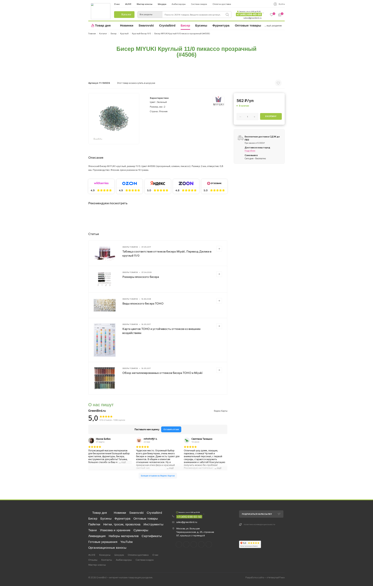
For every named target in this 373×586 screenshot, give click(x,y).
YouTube (126, 541)
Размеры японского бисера (140, 276)
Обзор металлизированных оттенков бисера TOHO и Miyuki (162, 372)
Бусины (105, 518)
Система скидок (145, 559)
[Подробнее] (219, 248)
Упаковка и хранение (115, 530)
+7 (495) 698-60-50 (249, 14)
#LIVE (91, 554)
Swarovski (136, 512)
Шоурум (119, 554)
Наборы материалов (124, 536)
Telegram (194, 544)
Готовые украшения (102, 541)
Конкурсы (104, 554)
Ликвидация (97, 536)
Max (186, 544)
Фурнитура (122, 518)
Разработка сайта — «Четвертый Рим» (265, 577)
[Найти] (227, 14)
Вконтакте (179, 544)
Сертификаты (152, 536)
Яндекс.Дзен (209, 544)
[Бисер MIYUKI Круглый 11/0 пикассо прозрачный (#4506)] (113, 118)
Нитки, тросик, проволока (121, 524)
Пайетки (94, 524)
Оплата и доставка (138, 554)
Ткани (92, 530)
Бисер (92, 518)
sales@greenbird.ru (252, 18)
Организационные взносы (107, 547)
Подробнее (250, 150)
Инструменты (153, 524)
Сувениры (140, 530)
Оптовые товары (145, 518)
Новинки (120, 512)
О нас (155, 554)
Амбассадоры (124, 559)
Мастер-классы (97, 564)
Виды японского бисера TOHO (142, 303)
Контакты (106, 559)
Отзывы (92, 559)
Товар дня (99, 512)
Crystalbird (154, 512)
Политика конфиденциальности (259, 524)
